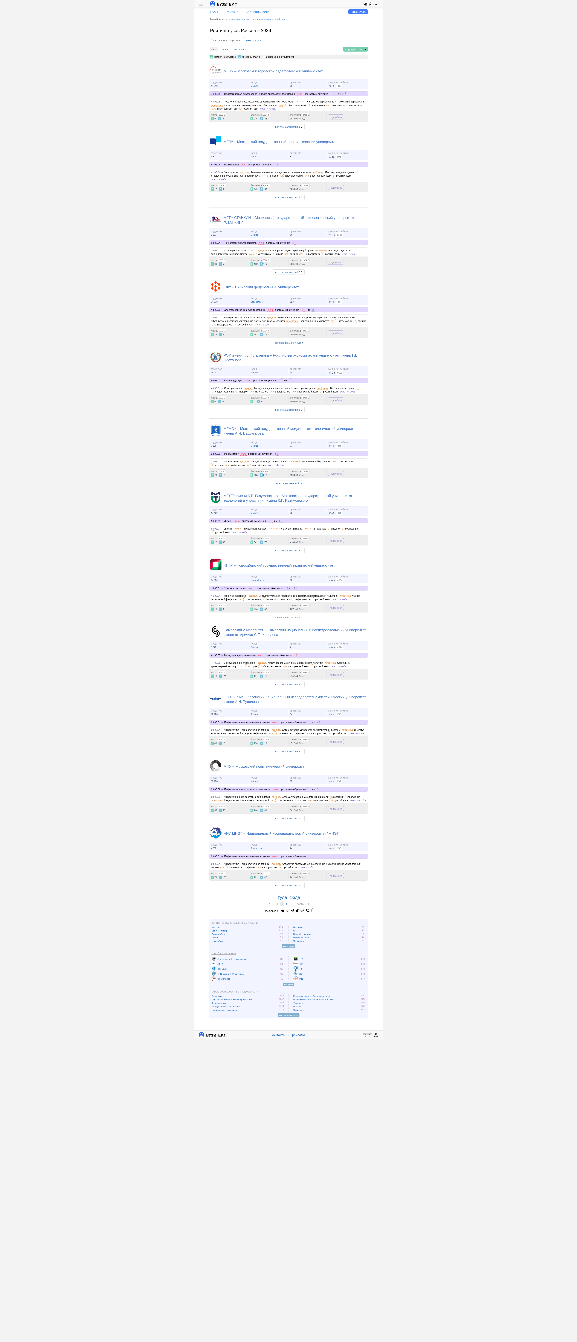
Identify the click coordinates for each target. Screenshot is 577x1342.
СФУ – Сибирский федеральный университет (261, 286)
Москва (254, 85)
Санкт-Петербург (220, 930)
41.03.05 (215, 662)
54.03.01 (215, 528)
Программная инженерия (224, 1009)
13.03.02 (215, 317)
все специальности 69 (287, 751)
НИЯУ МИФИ (223, 978)
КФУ (301, 973)
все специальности (288, 1015)
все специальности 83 (287, 409)
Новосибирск (257, 580)
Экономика (217, 995)
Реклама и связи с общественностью (311, 995)
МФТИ (220, 963)
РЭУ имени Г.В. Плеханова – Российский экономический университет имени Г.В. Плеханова (291, 357)
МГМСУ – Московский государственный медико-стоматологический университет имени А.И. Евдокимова (290, 431)
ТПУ (301, 958)
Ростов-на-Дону (301, 937)
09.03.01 (215, 729)
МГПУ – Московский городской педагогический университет (273, 70)
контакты (278, 1034)
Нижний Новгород (302, 934)
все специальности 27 (287, 272)
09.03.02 (215, 796)
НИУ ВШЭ (222, 968)
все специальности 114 (288, 617)
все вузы (288, 984)
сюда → (297, 897)
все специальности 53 (287, 126)
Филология (298, 1002)
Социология (299, 1009)
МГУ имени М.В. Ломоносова (231, 958)
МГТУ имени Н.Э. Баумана (230, 973)
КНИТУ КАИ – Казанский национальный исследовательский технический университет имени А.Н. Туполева (295, 699)
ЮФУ (301, 978)
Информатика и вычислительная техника (313, 999)
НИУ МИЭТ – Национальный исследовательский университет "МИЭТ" (282, 833)
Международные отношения (226, 1006)
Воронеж (297, 927)
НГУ (301, 963)
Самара (254, 647)
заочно (225, 49)
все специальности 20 (287, 885)
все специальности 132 (288, 342)
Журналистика (219, 1002)
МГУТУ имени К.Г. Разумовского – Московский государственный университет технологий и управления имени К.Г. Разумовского (288, 498)
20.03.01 (215, 250)
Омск (295, 930)
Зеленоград (256, 848)
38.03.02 (215, 461)
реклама (298, 1034)
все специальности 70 (287, 818)
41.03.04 (215, 172)
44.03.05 (215, 101)
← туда (279, 897)
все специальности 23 (287, 197)
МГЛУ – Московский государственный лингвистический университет (280, 141)
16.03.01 (215, 595)
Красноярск (256, 301)
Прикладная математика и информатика (232, 999)
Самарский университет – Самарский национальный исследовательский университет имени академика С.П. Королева (295, 632)
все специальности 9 (287, 483)
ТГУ (300, 968)
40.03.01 (215, 388)
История (297, 1006)
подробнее (336, 117)
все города (288, 946)
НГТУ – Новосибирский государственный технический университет (279, 565)
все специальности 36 (287, 550)
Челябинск (298, 940)
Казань (254, 714)
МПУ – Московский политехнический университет (265, 766)
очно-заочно (239, 49)
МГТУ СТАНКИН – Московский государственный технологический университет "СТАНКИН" (289, 220)
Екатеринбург (218, 934)
